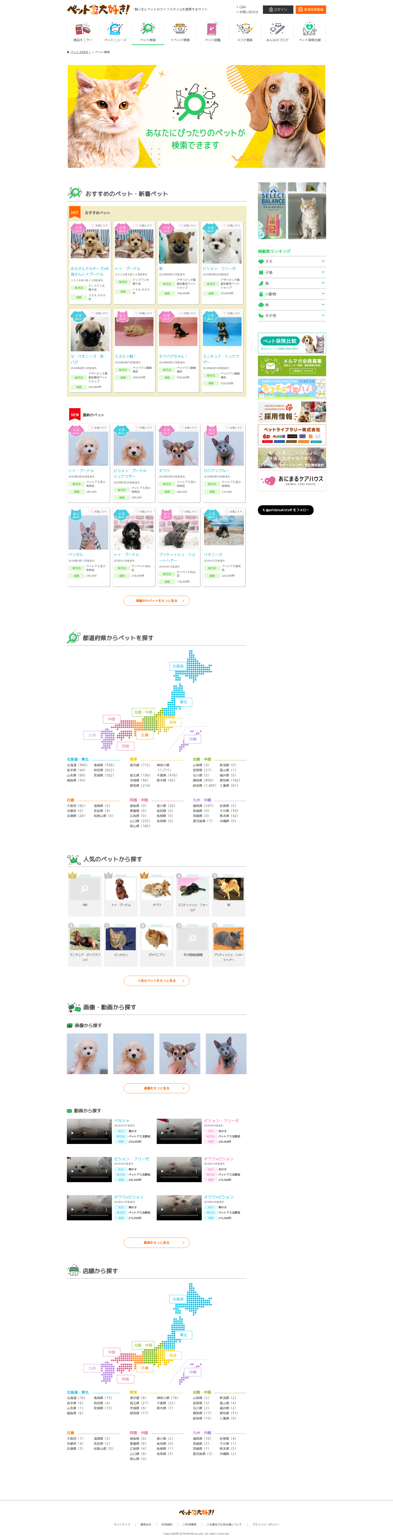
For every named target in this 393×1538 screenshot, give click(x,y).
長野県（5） (202, 1403)
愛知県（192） (231, 780)
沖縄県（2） (229, 1454)
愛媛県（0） (139, 811)
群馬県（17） (140, 1413)
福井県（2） (229, 1408)
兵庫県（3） (76, 1448)
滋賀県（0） (103, 806)
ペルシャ (122, 1120)
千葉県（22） (167, 1403)
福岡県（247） (204, 806)
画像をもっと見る (156, 1088)
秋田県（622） (105, 770)
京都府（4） (76, 1443)
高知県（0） (166, 811)
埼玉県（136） (141, 775)
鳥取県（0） (166, 821)
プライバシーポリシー (266, 1524)
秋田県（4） (103, 1403)
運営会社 (145, 1524)
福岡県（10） (203, 1438)
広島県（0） (139, 816)
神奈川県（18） (168, 1398)
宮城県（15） (104, 1408)
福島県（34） (77, 780)
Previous (61, 116)
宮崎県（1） (202, 1448)
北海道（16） (77, 1398)
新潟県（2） (229, 1398)
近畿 (145, 734)
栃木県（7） (166, 1408)
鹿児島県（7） (203, 821)
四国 (125, 746)
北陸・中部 (143, 712)
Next (332, 116)
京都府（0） (76, 811)
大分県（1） (229, 1443)
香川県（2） (166, 1438)
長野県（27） (203, 770)
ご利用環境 (189, 1524)
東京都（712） (141, 765)
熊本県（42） (230, 816)
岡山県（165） (141, 826)
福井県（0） (229, 775)
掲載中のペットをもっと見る (156, 600)
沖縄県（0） (229, 821)
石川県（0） (202, 775)
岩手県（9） (76, 1403)
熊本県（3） (229, 1448)
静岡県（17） (203, 1413)
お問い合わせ (248, 12)
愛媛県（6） (139, 1443)
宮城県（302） (105, 775)
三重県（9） (229, 1418)
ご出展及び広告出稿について (224, 1524)
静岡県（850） (204, 780)
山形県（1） (76, 1408)
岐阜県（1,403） (205, 785)
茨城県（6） (139, 1408)
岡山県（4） (139, 1459)
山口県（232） (141, 821)
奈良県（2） (103, 1443)
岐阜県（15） (203, 1418)
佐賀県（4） (229, 1438)
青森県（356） (105, 765)
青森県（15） (104, 1398)
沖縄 (192, 738)
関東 (173, 722)
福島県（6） (76, 1413)
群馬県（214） (141, 785)
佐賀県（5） (229, 806)
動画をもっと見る (156, 1242)
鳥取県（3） (166, 1454)
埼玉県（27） (140, 1403)
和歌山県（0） (104, 816)
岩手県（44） (77, 770)
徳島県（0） (139, 806)
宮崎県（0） (202, 816)
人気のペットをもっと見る (157, 980)
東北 (183, 701)
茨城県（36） (140, 780)
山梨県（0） (202, 765)
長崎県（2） (202, 1443)
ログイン (280, 9)
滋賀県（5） (103, 1438)
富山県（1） (229, 770)
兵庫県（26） (77, 816)
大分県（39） (230, 811)
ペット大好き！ (81, 52)
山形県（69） (77, 775)
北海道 (178, 665)
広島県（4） (139, 1448)
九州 (92, 735)
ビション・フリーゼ (221, 1120)
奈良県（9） (103, 811)
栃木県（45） (167, 780)
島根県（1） (166, 1448)
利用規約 (166, 1524)
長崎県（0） (202, 811)
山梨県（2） (202, 1398)
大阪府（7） (76, 1438)
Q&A (242, 7)
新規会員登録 (313, 9)
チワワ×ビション (218, 1158)
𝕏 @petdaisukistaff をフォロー (285, 510)
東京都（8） (139, 1398)
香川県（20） (167, 806)
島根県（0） (166, 816)
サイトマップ (122, 1524)
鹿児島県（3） (203, 1454)
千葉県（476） (168, 775)
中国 (111, 718)
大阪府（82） (77, 806)
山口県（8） (139, 1454)
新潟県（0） (229, 765)
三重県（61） (230, 785)
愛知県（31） (230, 1413)
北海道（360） (78, 765)
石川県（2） (202, 1408)
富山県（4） (229, 1403)
